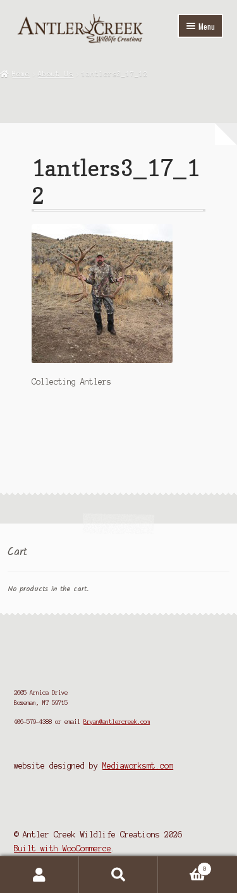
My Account (39, 874)
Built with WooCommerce (62, 848)
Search (118, 874)
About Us (55, 74)
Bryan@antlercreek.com (116, 722)
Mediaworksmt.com (137, 766)
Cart (182, 865)
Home (21, 74)
